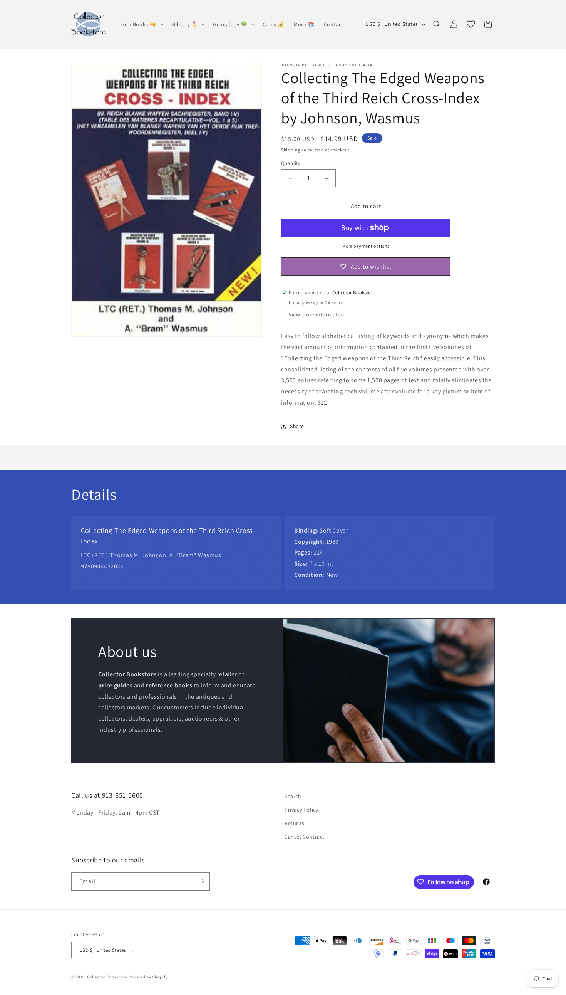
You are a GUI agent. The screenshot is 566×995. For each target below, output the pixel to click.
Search (293, 796)
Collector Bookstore (107, 977)
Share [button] (297, 426)
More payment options (366, 246)
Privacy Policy (301, 809)
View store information (317, 314)
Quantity (290, 163)
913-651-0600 (122, 795)
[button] (142, 24)
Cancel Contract (305, 837)
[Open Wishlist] (470, 24)
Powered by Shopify (148, 977)
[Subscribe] (201, 881)
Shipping (291, 150)
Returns (294, 823)
